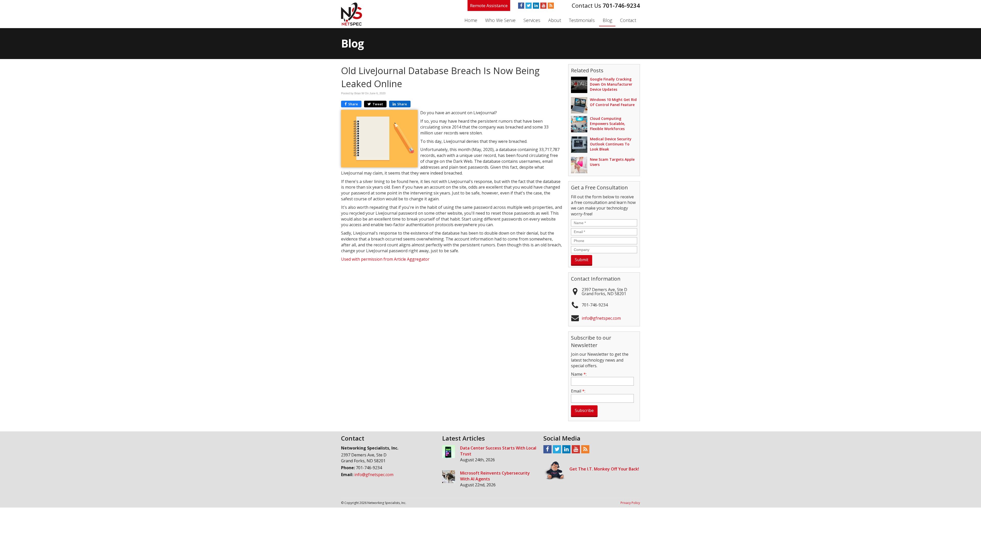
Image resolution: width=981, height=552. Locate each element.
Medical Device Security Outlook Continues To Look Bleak (611, 144)
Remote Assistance (489, 5)
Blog (607, 20)
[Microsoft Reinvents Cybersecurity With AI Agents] (448, 476)
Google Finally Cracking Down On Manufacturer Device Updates (611, 84)
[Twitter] (528, 6)
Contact (628, 20)
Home (470, 20)
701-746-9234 (621, 5)
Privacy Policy (630, 503)
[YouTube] (543, 6)
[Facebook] (521, 6)
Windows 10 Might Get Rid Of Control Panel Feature (613, 102)
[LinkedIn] (536, 6)
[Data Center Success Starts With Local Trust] (448, 451)
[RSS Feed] (551, 6)
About (554, 20)
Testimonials (582, 20)
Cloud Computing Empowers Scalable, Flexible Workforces (607, 123)
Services (531, 20)
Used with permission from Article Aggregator (385, 259)
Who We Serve (500, 20)
